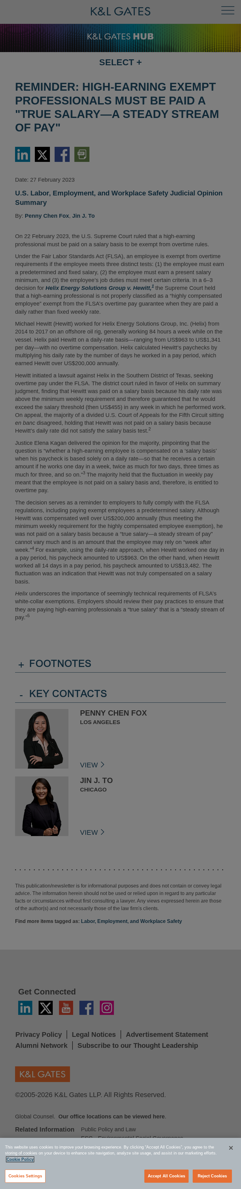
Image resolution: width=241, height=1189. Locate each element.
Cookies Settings (25, 1176)
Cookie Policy (20, 1159)
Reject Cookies (212, 1176)
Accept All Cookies (166, 1176)
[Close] (231, 1148)
